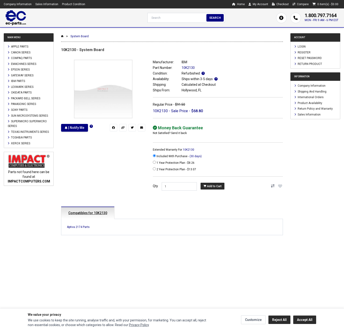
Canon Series (20, 52)
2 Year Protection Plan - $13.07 (176, 169)
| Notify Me (75, 128)
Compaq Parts (21, 58)
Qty (155, 186)
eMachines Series (23, 63)
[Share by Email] (141, 127)
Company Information (18, 4)
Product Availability (309, 102)
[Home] (16, 17)
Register (304, 52)
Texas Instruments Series (29, 131)
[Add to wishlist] (280, 186)
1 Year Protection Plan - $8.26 (175, 162)
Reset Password (309, 58)
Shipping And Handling (311, 91)
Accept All (304, 320)
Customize (253, 320)
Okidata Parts (21, 92)
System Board (79, 36)
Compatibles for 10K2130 (87, 213)
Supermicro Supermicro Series (27, 124)
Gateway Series (21, 75)
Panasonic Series (23, 104)
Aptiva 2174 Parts (78, 227)
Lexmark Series (21, 86)
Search (215, 17)
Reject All (279, 320)
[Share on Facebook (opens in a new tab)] (113, 127)
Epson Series (20, 69)
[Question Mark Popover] (91, 126)
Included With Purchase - (179, 156)
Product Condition (73, 4)
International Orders (310, 97)
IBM (184, 62)
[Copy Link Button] (123, 127)
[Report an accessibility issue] (281, 18)
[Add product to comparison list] (272, 186)
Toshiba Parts (21, 137)
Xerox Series (20, 143)
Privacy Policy (139, 325)
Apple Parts (19, 46)
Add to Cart (214, 186)
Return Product (309, 63)
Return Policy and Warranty (315, 108)
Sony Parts (18, 110)
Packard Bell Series (25, 98)
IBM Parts (17, 81)
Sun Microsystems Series (29, 115)
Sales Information (46, 4)
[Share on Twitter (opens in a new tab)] (132, 127)
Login (301, 46)
